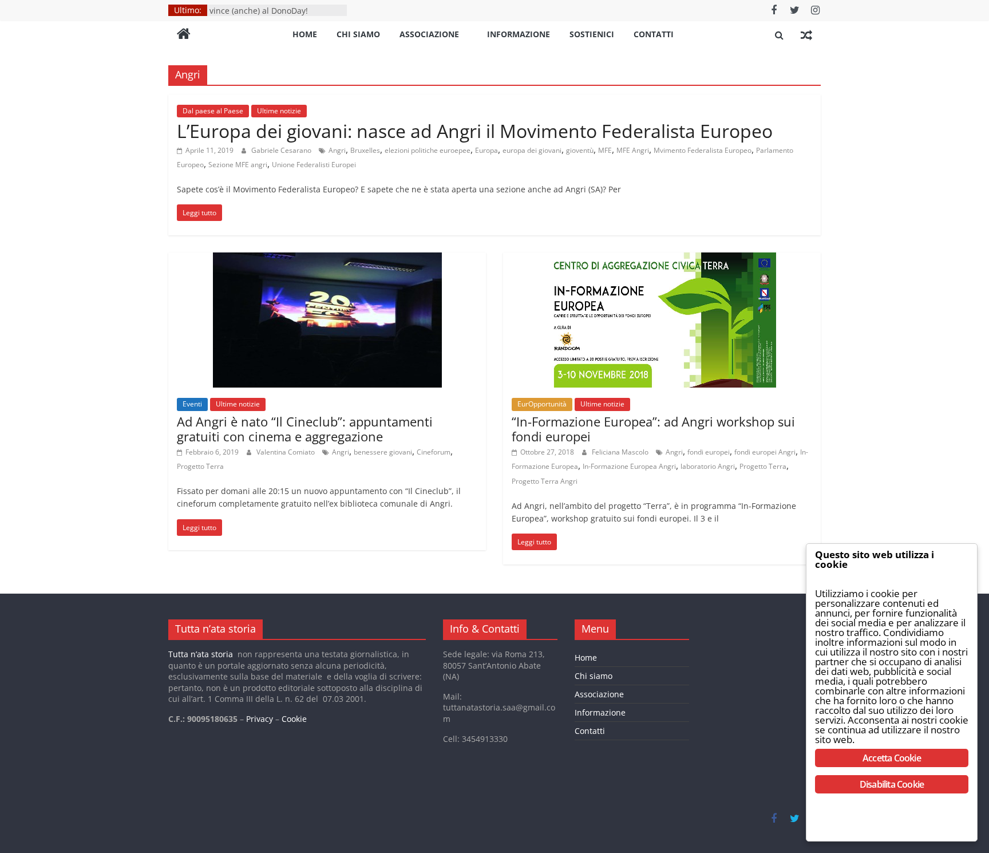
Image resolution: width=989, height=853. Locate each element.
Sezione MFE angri (237, 164)
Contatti (654, 34)
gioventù (580, 150)
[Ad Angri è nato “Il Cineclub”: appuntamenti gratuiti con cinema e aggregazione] (327, 259)
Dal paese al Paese (213, 111)
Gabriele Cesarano (282, 150)
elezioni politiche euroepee (427, 150)
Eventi (192, 404)
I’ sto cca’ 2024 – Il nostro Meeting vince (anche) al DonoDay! (273, 11)
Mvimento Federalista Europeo (702, 150)
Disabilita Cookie (892, 784)
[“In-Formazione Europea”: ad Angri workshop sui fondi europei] (661, 259)
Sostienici (591, 34)
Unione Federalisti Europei (314, 164)
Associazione (429, 34)
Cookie (294, 718)
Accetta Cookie (892, 758)
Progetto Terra (200, 466)
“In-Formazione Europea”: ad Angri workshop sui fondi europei (653, 429)
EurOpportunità (542, 404)
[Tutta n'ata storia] (183, 35)
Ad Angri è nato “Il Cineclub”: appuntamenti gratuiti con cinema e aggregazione (305, 429)
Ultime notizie (279, 111)
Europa (486, 150)
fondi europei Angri (765, 452)
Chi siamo (358, 34)
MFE (605, 150)
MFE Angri (632, 150)
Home (304, 34)
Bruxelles (365, 150)
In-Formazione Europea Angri (629, 466)
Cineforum (433, 452)
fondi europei (708, 452)
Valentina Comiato (286, 452)
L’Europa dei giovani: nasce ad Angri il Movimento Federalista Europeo (475, 131)
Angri (337, 150)
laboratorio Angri (708, 466)
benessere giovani (383, 452)
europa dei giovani (532, 150)
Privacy (259, 718)
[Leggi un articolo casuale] (806, 35)
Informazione (518, 34)
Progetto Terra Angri (544, 481)
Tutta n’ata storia (200, 654)
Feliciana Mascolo (621, 452)
